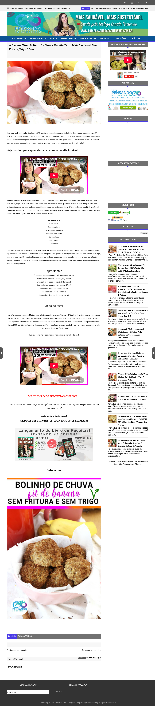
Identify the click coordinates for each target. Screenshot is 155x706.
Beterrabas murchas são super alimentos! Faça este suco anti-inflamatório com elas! (132, 356)
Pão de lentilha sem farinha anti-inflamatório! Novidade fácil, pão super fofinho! (130, 249)
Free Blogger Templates (74, 702)
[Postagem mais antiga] (153, 353)
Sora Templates (55, 702)
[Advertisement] (128, 141)
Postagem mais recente (17, 650)
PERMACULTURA (68, 38)
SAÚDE (53, 38)
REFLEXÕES (120, 38)
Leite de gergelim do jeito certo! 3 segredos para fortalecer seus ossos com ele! (132, 313)
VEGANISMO (105, 38)
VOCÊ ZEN (134, 38)
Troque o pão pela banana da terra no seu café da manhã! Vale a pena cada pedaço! (133, 377)
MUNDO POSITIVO (87, 38)
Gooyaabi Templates (107, 702)
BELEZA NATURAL (37, 38)
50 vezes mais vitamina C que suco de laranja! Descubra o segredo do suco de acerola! (131, 443)
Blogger (138, 464)
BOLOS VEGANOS (25, 636)
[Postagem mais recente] (1, 353)
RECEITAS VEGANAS (16, 38)
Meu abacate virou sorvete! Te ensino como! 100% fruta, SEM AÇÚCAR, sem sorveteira (131, 268)
